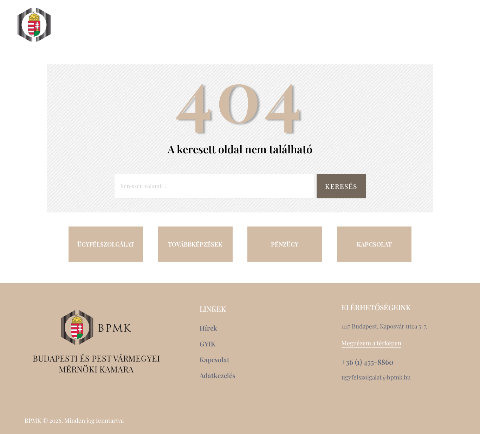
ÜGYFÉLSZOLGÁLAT (105, 244)
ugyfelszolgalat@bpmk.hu (376, 377)
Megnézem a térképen (371, 343)
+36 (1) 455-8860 (368, 361)
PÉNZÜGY (284, 244)
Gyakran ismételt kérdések (396, 38)
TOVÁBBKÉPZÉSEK (195, 244)
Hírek (361, 25)
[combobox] (214, 186)
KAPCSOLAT (374, 244)
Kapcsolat (403, 25)
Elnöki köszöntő (97, 25)
